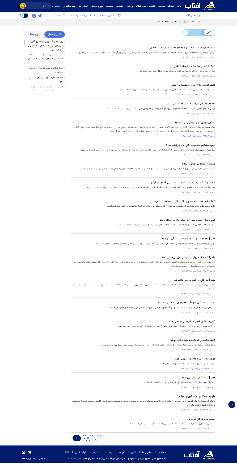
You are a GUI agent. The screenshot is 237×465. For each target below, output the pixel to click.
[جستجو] (23, 6)
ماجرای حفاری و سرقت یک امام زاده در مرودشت (191, 104)
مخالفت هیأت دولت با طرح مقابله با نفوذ (46, 79)
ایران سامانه (26, 458)
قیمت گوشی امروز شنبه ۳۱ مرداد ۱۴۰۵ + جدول (177, 22)
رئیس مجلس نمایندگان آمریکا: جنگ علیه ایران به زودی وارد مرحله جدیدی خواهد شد (45, 59)
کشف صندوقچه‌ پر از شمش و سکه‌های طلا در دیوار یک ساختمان (182, 48)
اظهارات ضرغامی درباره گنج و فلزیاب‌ (197, 396)
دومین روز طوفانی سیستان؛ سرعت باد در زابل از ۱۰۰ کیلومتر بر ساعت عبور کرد (47, 91)
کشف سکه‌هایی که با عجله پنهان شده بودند (193, 340)
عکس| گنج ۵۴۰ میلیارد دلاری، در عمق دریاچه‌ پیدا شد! (188, 257)
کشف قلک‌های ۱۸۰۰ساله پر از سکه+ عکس (194, 66)
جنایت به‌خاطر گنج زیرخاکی (201, 419)
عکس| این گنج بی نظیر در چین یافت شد (194, 280)
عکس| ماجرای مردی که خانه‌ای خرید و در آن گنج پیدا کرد (186, 239)
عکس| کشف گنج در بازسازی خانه (198, 377)
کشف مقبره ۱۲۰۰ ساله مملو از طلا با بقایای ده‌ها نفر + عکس (185, 201)
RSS (67, 452)
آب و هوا (95, 452)
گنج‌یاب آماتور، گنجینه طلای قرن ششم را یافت (192, 321)
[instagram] (34, 16)
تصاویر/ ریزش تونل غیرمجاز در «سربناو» (195, 122)
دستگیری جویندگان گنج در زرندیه (198, 164)
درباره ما (162, 452)
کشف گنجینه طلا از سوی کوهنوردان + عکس (193, 85)
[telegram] (39, 15)
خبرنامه (121, 452)
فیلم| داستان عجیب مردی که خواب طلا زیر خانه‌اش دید (187, 220)
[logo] (200, 5)
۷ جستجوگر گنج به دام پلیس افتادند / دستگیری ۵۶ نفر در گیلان (183, 182)
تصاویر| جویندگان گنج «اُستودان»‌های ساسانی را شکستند (186, 303)
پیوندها (108, 452)
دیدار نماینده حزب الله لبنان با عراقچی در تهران (45, 70)
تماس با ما (147, 452)
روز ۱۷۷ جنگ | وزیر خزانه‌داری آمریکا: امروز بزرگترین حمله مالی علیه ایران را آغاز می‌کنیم (45, 45)
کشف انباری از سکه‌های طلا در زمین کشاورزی (193, 359)
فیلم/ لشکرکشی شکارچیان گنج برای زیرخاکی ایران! (190, 145)
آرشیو (133, 452)
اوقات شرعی (80, 452)
